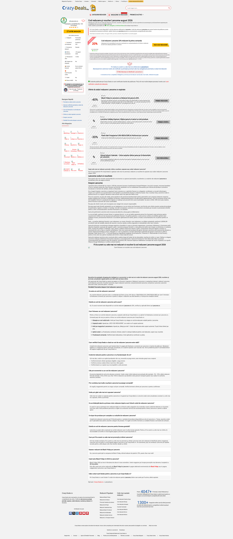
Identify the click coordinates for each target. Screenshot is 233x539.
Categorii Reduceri (99, 15)
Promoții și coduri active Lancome (72, 102)
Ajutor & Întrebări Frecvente (87, 535)
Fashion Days (78, 1)
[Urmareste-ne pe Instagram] (77, 513)
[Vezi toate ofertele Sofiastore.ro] (80, 132)
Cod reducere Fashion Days (124, 499)
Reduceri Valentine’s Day (106, 507)
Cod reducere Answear (122, 504)
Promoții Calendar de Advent (107, 502)
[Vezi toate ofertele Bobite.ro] (74, 156)
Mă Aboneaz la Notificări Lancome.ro (130, 72)
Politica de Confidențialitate (110, 535)
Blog (99, 535)
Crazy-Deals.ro (98, 482)
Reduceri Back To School (106, 510)
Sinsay (117, 1)
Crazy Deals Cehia (151, 535)
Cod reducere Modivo (122, 509)
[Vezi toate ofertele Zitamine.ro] (80, 138)
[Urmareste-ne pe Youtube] (83, 513)
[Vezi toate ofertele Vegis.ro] (80, 144)
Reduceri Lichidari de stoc (106, 515)
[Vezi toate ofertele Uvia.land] (67, 156)
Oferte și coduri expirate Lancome (72, 114)
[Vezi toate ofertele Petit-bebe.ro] (74, 163)
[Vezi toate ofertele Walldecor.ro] (80, 156)
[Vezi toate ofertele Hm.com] (74, 169)
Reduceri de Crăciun (105, 499)
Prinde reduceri (162, 101)
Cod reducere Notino (122, 514)
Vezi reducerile (162, 158)
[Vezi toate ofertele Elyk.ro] (67, 138)
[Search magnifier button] (169, 8)
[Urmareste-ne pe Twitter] (73, 513)
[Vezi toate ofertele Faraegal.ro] (74, 132)
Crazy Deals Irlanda (164, 535)
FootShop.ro (124, 1)
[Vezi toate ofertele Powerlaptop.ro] (80, 163)
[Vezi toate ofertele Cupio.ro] (67, 150)
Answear (86, 1)
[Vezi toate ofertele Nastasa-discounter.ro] (67, 163)
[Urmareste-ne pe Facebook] (70, 513)
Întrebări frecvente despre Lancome (72, 120)
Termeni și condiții (125, 535)
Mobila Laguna (102, 1)
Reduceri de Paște (104, 505)
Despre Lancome (67, 117)
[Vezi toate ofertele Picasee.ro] (80, 169)
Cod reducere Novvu (122, 512)
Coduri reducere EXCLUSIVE (136, 1)
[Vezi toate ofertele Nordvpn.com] (74, 138)
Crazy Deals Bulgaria (138, 535)
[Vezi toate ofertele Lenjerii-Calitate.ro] (67, 169)
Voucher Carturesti (121, 507)
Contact (75, 535)
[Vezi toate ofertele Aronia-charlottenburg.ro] (74, 150)
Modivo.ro (110, 1)
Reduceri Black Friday (105, 497)
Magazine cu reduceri (119, 14)
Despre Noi (67, 535)
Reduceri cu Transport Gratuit (107, 517)
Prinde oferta (163, 122)
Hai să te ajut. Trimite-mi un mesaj (75, 89)
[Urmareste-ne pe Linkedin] (87, 513)
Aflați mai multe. (153, 525)
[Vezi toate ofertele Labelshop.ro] (67, 132)
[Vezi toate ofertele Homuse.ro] (67, 144)
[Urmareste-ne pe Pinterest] (80, 513)
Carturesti (93, 1)
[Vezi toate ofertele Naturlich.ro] (74, 144)
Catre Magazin (74, 31)
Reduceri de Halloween (105, 512)
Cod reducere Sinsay (122, 501)
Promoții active (136, 15)
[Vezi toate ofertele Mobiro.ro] (80, 150)
